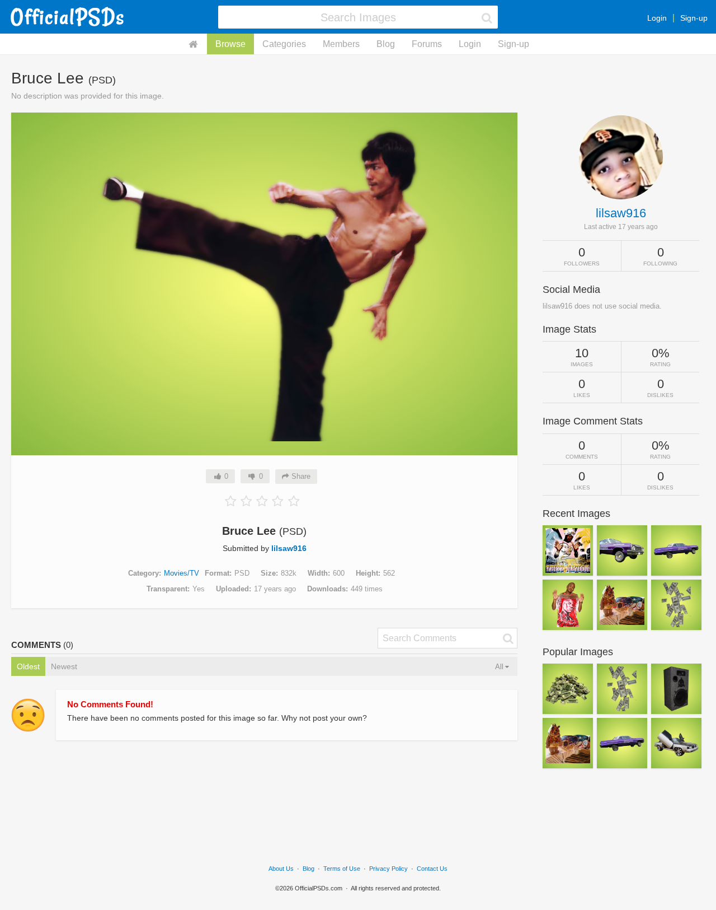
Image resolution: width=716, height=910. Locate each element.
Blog (385, 44)
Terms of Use (341, 868)
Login (657, 17)
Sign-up (694, 17)
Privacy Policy (388, 868)
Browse (230, 44)
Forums (427, 44)
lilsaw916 (289, 548)
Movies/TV (181, 573)
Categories (284, 44)
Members (341, 44)
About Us (281, 868)
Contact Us (432, 868)
